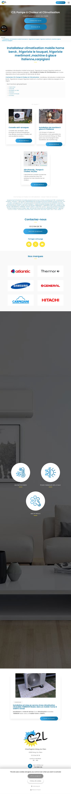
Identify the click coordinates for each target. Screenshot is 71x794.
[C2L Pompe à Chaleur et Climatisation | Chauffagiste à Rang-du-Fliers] (3, 2)
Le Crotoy (11, 95)
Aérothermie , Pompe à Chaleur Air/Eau (33, 171)
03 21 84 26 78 (35, 27)
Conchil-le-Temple (14, 93)
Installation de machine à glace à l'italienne (49, 128)
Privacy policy (36, 790)
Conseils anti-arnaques (19, 127)
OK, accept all (36, 776)
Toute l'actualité (49, 718)
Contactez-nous (35, 21)
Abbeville (11, 88)
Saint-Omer (12, 87)
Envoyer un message (35, 231)
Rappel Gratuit (60, 2)
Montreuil (11, 92)
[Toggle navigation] (68, 3)
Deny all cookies (36, 781)
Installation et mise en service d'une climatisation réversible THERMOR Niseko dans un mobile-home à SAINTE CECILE (35, 707)
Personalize (36, 786)
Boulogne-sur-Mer (14, 90)
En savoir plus (24, 141)
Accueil (3, 37)
